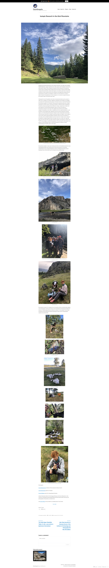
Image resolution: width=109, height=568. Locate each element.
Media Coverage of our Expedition (70, 564)
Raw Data (62, 564)
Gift (66, 1)
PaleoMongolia (38, 9)
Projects (66, 9)
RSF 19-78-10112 (60, 515)
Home (59, 9)
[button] (38, 558)
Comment (67, 544)
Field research (55, 515)
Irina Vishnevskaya (42, 490)
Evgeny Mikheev (41, 493)
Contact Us (74, 9)
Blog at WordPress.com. (41, 566)
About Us (62, 9)
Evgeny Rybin (42, 501)
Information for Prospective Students (69, 565)
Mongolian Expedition (42, 515)
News (70, 9)
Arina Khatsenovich (42, 487)
